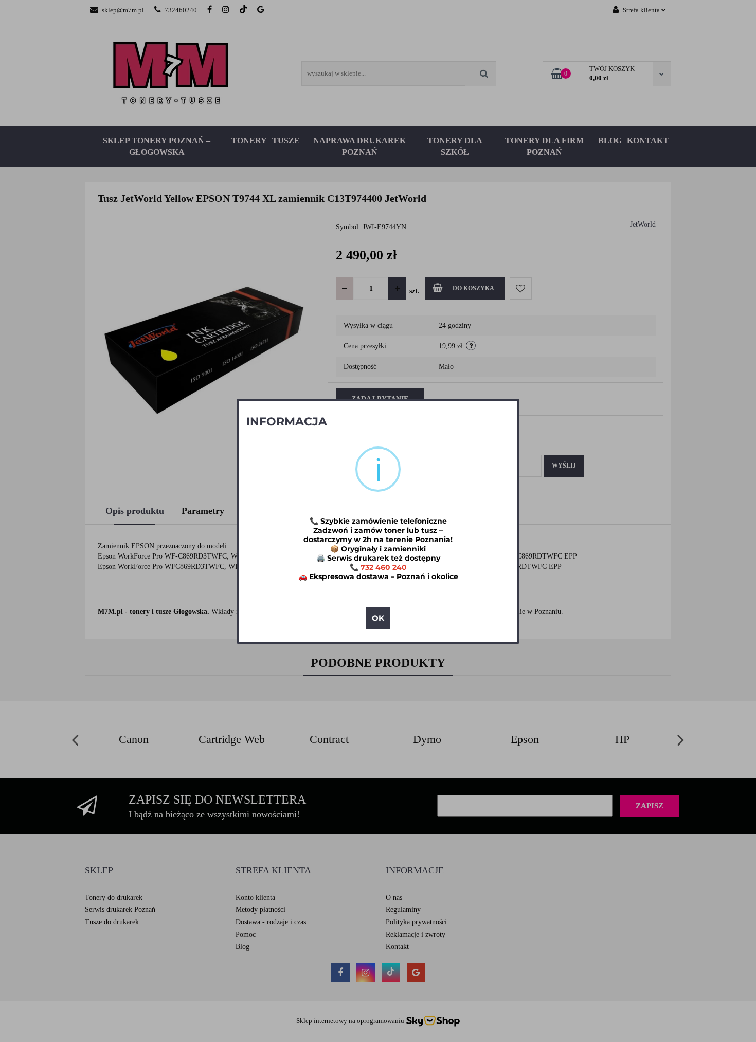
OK (378, 618)
